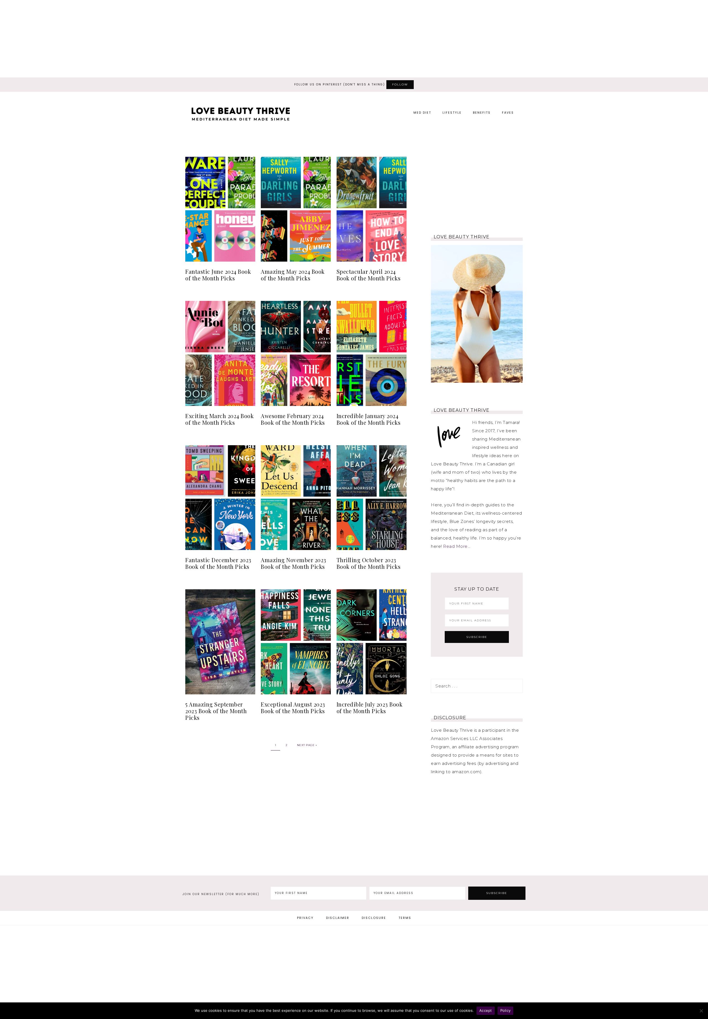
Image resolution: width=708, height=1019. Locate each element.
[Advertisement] (354, 38)
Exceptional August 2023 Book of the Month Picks (293, 707)
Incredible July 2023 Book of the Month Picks (370, 707)
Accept (485, 1010)
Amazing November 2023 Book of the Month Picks (293, 563)
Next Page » (307, 745)
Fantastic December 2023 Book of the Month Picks (218, 563)
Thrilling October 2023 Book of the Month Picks (369, 563)
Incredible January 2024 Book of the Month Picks (369, 419)
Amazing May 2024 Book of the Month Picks (293, 275)
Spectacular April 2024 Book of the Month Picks (369, 275)
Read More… (456, 546)
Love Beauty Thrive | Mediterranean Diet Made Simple (240, 116)
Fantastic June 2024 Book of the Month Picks (218, 275)
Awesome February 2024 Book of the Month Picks (293, 419)
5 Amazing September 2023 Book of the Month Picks (216, 710)
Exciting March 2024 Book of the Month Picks (219, 419)
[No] (701, 1010)
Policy (505, 1010)
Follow (400, 84)
